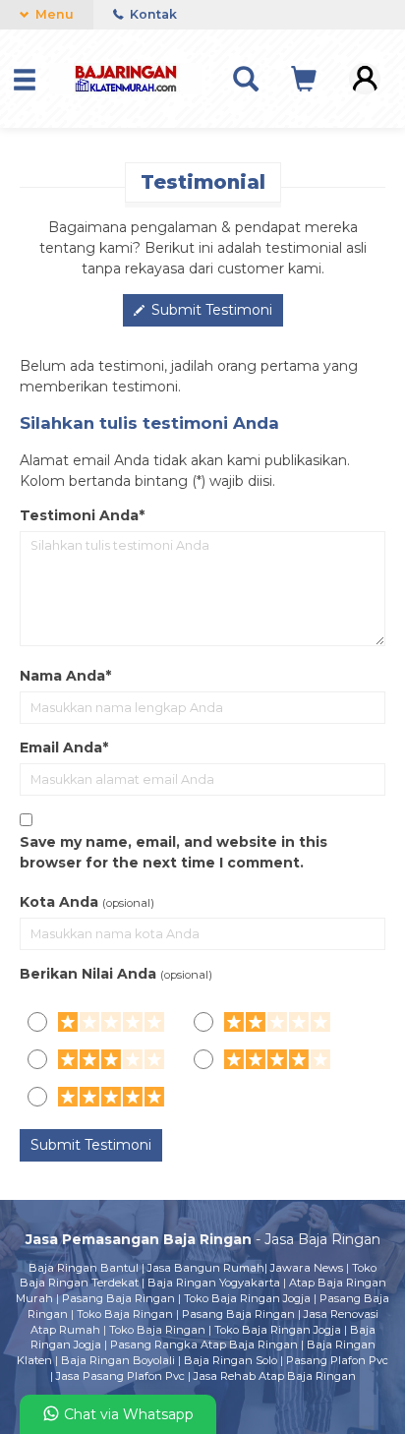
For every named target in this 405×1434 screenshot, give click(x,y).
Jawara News (306, 1268)
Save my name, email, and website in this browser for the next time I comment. (173, 852)
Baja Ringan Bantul (84, 1268)
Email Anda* (64, 747)
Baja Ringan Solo (230, 1360)
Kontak (152, 14)
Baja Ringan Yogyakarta (213, 1282)
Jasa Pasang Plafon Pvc (120, 1376)
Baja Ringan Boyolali (118, 1360)
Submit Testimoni (209, 310)
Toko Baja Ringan (125, 1314)
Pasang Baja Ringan (118, 1298)
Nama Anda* (65, 676)
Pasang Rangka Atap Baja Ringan (204, 1344)
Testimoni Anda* (82, 515)
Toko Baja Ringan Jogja (247, 1298)
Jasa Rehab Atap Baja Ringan (275, 1376)
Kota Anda (59, 902)
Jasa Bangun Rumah (205, 1268)
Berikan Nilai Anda (88, 974)
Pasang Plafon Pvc (337, 1360)
